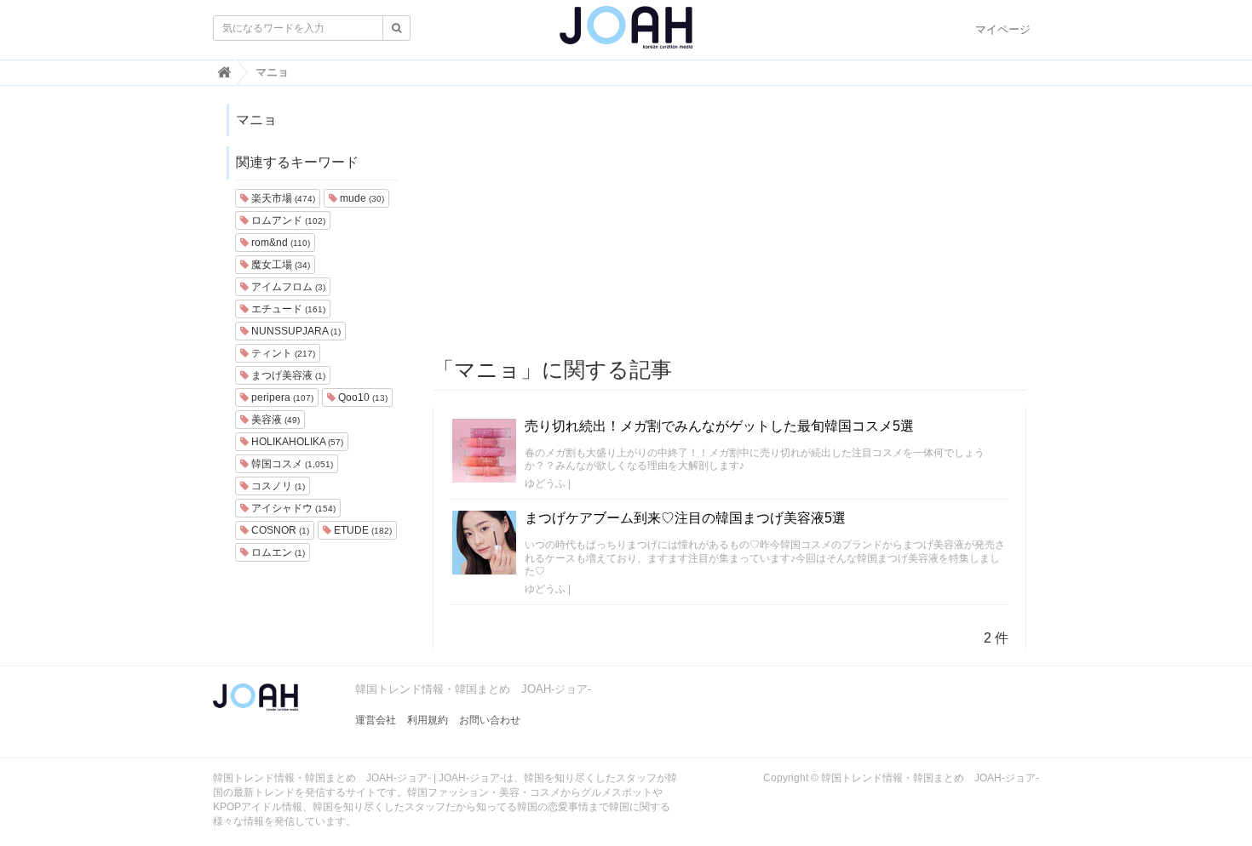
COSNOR (279, 530)
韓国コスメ (291, 464)
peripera (281, 397)
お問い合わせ (489, 720)
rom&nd (279, 243)
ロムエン (277, 552)
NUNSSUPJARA (295, 331)
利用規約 (427, 720)
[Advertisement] (730, 222)
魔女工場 (279, 265)
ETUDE (361, 530)
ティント (282, 353)
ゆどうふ (545, 483)
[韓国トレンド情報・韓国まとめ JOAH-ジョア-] (626, 34)
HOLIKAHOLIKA (296, 442)
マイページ (1003, 29)
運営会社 (375, 720)
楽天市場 (282, 198)
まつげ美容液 (287, 375)
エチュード (287, 309)
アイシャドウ (292, 508)
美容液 (274, 420)
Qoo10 (362, 397)
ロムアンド (287, 220)
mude (360, 198)
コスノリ (277, 486)
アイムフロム (287, 287)
